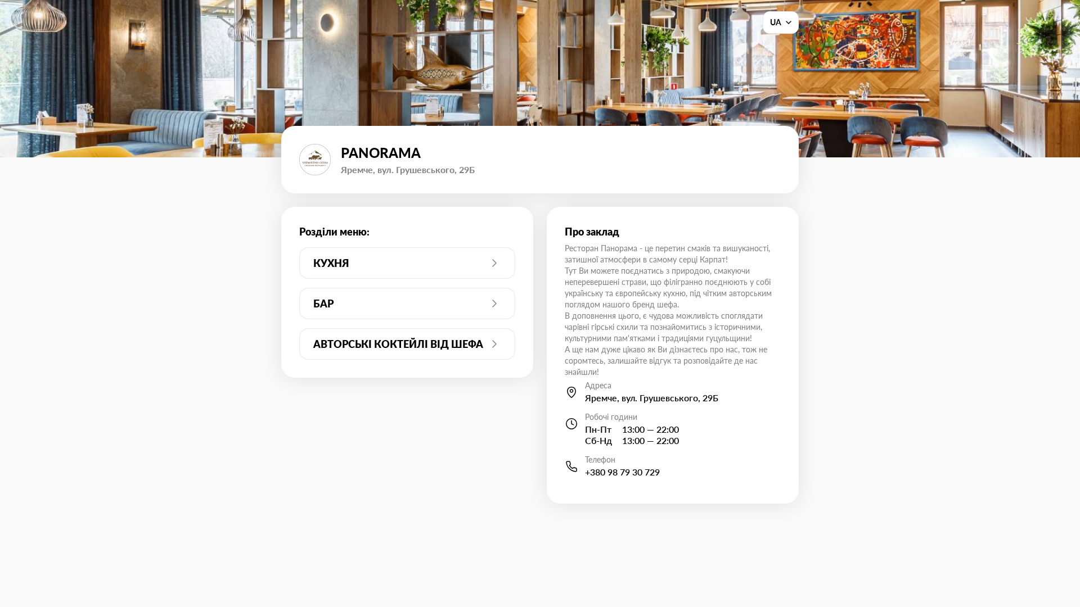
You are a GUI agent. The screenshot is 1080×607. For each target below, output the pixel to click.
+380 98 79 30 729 (622, 471)
